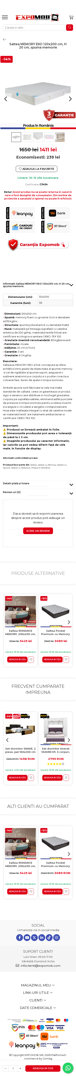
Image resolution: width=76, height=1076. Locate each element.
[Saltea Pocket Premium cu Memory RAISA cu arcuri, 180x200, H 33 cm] (55, 611)
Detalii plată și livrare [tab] (16, 483)
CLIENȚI (36, 1000)
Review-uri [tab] (12, 492)
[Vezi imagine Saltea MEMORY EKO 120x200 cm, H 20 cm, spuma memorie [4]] (60, 137)
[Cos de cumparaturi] (71, 17)
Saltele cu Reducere (20, 468)
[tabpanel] (38, 93)
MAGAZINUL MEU (36, 985)
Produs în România (40, 468)
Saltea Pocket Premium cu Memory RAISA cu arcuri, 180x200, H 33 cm (55, 632)
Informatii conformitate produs (20, 458)
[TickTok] (49, 937)
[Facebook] (19, 937)
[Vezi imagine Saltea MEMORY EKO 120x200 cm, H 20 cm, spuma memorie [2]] (38, 137)
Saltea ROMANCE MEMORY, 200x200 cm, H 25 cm (20, 632)
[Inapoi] (3, 39)
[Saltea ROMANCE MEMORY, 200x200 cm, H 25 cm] (20, 611)
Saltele (33, 465)
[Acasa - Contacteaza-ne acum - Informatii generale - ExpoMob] (37, 17)
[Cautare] (69, 27)
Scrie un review (38, 530)
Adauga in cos (43, 1068)
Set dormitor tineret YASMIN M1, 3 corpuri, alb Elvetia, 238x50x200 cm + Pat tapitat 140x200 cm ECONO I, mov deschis (55, 750)
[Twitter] (34, 937)
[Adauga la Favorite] (31, 659)
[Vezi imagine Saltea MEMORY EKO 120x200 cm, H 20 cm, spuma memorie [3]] (49, 137)
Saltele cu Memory (47, 465)
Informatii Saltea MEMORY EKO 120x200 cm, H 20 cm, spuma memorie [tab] (36, 285)
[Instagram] (56, 937)
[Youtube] (27, 937)
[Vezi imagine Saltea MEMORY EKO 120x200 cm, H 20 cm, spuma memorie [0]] (16, 137)
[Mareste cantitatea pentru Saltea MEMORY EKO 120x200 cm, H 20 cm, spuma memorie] (20, 1068)
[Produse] (5, 18)
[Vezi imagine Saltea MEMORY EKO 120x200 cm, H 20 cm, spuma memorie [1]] (27, 137)
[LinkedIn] (41, 937)
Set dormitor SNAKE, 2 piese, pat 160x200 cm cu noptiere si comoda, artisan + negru (20, 750)
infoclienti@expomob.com (40, 966)
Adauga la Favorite (38, 169)
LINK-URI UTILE (36, 993)
